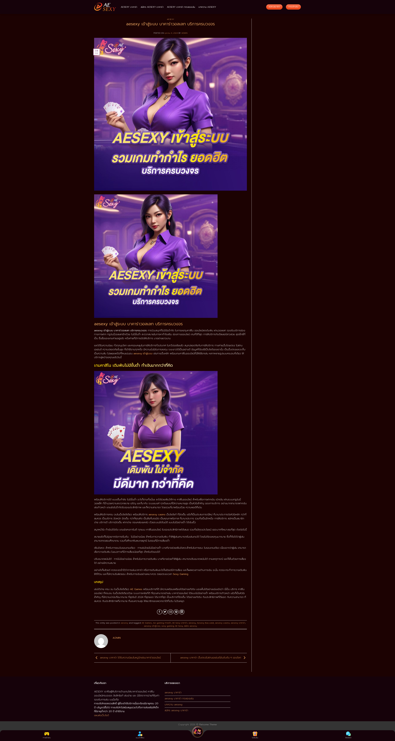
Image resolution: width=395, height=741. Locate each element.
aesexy (170, 19)
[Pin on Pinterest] (176, 611)
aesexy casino (222, 622)
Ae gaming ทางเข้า (162, 622)
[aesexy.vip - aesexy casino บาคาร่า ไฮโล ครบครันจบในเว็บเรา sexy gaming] (105, 7)
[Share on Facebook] (159, 611)
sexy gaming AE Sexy (172, 625)
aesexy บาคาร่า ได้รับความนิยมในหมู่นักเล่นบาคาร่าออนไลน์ (130, 657)
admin (184, 33)
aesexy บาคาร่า (129, 7)
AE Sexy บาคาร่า (179, 622)
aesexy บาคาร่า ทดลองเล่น (181, 7)
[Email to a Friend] (170, 611)
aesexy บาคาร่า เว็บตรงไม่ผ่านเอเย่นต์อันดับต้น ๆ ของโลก (211, 657)
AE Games (147, 622)
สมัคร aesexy (190, 625)
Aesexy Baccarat (205, 622)
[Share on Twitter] (165, 611)
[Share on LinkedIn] (181, 611)
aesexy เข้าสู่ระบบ (152, 625)
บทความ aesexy (207, 7)
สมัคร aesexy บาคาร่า (152, 7)
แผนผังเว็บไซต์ (101, 715)
